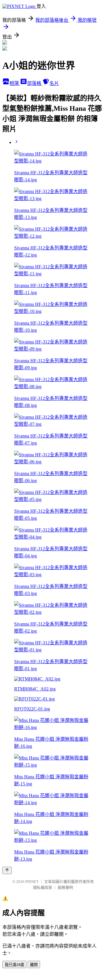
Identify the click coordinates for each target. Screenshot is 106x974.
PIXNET (32, 881)
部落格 (34, 83)
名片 (54, 83)
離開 (34, 965)
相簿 (14, 83)
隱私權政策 (42, 887)
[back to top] (7, 870)
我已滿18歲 (14, 965)
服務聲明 (65, 887)
